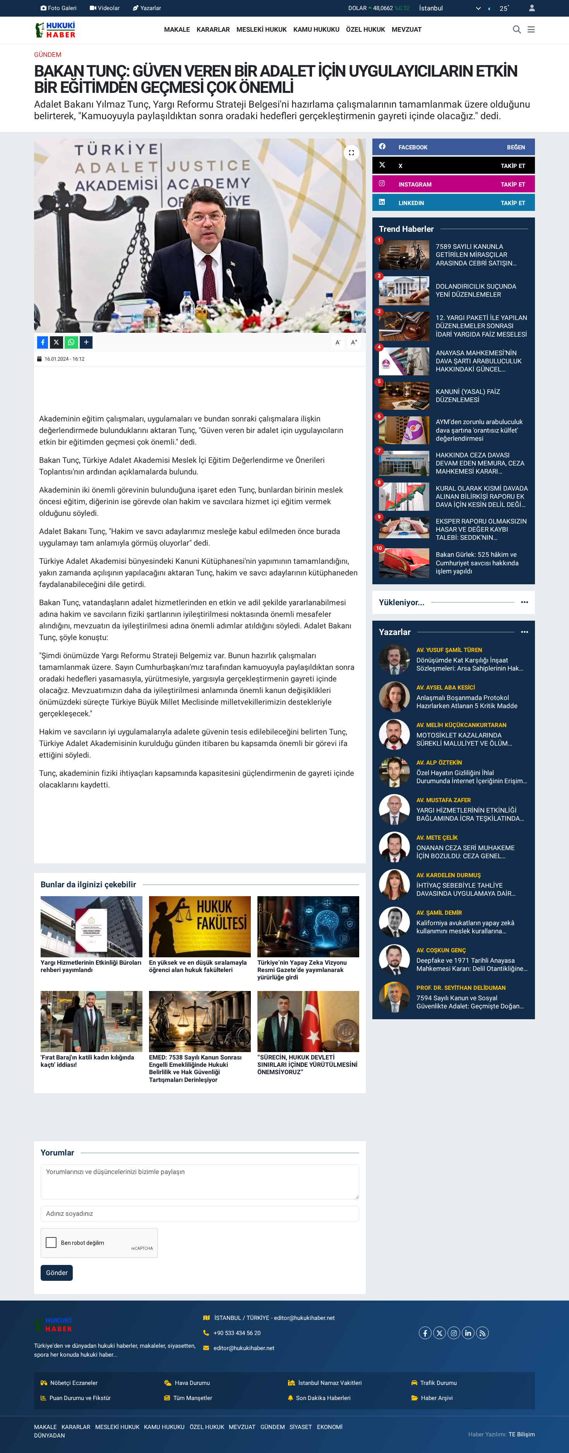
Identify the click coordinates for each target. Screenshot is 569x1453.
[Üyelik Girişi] (529, 8)
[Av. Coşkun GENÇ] (394, 959)
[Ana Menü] (531, 30)
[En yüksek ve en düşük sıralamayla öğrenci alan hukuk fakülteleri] (200, 926)
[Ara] (517, 30)
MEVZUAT (407, 29)
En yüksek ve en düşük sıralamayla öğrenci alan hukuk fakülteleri (198, 966)
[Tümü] (524, 602)
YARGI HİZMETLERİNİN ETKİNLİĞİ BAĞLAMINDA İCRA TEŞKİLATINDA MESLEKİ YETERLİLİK (468, 814)
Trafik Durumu (438, 1382)
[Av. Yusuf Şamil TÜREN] (394, 658)
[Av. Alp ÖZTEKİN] (394, 771)
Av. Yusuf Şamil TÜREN (449, 650)
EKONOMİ (330, 1427)
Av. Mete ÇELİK (437, 837)
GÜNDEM (48, 54)
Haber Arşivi (437, 1398)
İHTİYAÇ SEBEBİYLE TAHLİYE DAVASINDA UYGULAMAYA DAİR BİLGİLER (463, 889)
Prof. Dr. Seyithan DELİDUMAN (461, 987)
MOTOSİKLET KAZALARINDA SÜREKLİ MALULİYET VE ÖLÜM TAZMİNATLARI (462, 739)
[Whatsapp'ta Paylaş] (71, 342)
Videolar (109, 8)
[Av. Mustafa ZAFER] (394, 809)
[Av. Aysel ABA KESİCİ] (394, 696)
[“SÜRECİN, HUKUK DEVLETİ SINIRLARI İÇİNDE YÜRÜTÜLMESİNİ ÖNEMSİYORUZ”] (308, 1021)
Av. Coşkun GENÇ (441, 950)
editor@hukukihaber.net (244, 1348)
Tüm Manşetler (192, 1398)
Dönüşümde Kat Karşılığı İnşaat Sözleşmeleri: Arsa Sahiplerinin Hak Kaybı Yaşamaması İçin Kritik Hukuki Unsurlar (469, 664)
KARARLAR (213, 29)
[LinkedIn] (468, 1332)
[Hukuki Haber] (55, 29)
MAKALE (177, 29)
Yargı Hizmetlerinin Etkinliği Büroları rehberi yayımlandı (91, 966)
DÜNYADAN (49, 1435)
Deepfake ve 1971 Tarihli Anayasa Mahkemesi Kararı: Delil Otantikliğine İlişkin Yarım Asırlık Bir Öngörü (469, 965)
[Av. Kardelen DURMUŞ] (394, 884)
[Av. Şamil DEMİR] (394, 921)
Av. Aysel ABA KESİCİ (445, 687)
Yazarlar (151, 8)
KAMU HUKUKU (316, 29)
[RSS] (482, 1332)
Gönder (57, 1273)
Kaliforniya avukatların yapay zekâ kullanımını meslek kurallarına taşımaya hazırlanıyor (465, 927)
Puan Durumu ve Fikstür (80, 1398)
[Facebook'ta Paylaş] (42, 342)
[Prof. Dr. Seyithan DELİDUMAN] (394, 996)
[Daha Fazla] (86, 342)
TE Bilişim (522, 1434)
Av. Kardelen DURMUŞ (448, 875)
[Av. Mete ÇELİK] (394, 846)
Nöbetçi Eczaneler (74, 1382)
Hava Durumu (192, 1382)
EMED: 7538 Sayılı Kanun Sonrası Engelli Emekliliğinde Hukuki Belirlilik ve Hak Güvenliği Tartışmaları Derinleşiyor (195, 1068)
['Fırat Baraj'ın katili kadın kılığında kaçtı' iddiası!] (91, 1021)
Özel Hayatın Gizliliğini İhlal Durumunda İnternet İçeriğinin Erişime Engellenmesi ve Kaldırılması (471, 777)
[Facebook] (425, 1332)
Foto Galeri (62, 8)
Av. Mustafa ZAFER (443, 800)
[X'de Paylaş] (56, 342)
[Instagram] (453, 1332)
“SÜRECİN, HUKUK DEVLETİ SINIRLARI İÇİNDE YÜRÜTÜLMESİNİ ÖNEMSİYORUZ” (307, 1065)
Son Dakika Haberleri (323, 1398)
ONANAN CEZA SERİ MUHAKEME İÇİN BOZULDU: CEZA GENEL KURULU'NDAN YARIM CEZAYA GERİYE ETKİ (465, 852)
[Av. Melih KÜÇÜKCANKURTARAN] (394, 734)
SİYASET (301, 1427)
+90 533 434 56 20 (237, 1333)
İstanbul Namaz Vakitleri (330, 1382)
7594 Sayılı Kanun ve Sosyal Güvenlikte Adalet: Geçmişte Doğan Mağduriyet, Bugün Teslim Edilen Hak (470, 1002)
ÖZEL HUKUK (365, 29)
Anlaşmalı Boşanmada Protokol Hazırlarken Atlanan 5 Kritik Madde (467, 702)
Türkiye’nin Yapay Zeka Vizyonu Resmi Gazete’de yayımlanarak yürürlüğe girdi (302, 970)
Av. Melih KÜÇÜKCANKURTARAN (461, 725)
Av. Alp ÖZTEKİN (439, 762)
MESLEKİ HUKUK (262, 29)
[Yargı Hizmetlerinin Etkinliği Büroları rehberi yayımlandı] (91, 926)
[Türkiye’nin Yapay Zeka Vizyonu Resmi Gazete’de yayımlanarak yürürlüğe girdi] (308, 926)
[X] (439, 1332)
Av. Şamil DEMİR (439, 912)
